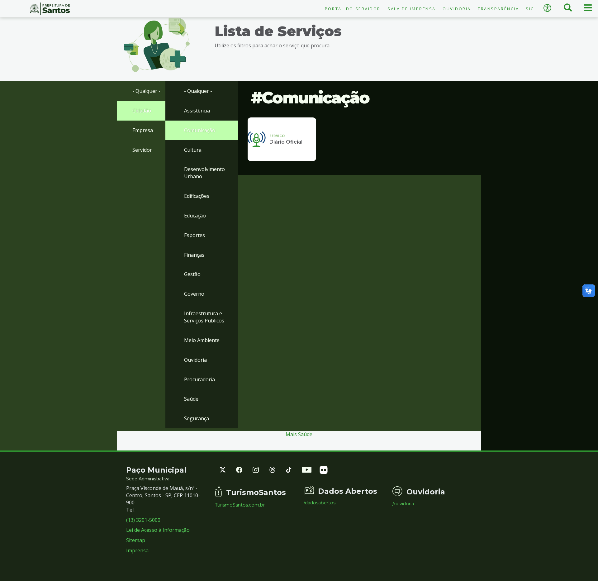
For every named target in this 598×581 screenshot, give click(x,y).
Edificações (196, 196)
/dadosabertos (319, 503)
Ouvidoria (457, 9)
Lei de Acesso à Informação (158, 529)
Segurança (196, 418)
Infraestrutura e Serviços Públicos (204, 317)
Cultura (193, 149)
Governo (194, 293)
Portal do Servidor (353, 9)
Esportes (194, 235)
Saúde (191, 398)
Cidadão (141, 110)
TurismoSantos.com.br (240, 505)
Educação (195, 215)
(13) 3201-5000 (143, 520)
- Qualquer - (146, 91)
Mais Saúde (299, 434)
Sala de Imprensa (411, 9)
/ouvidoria (403, 504)
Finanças (194, 254)
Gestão (192, 274)
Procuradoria (199, 379)
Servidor (142, 149)
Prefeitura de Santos (50, 8)
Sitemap (135, 540)
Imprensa (137, 550)
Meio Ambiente (202, 340)
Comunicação (199, 130)
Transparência (498, 9)
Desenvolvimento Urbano (204, 173)
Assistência (197, 110)
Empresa (142, 130)
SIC (530, 9)
